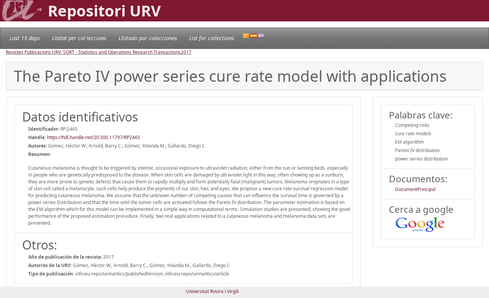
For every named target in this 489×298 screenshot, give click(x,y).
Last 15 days (25, 38)
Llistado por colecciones (147, 38)
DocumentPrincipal (415, 189)
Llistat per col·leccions (79, 38)
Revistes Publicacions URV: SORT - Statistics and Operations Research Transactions (93, 52)
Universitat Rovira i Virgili (212, 291)
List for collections (211, 38)
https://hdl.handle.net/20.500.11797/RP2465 (93, 137)
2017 (186, 52)
